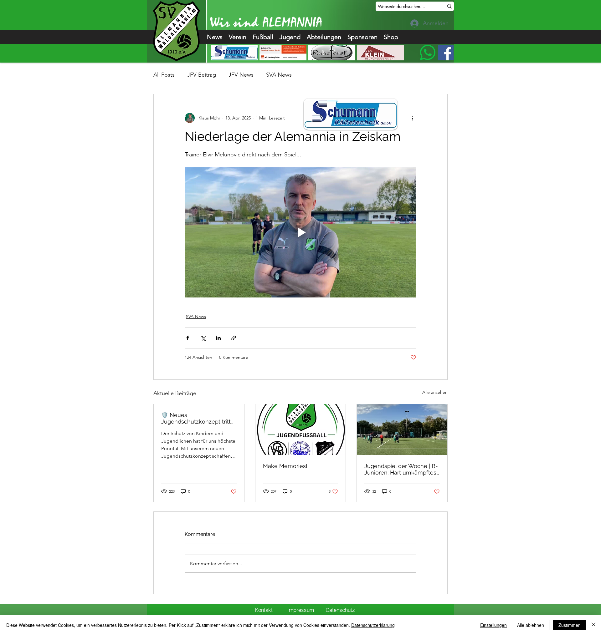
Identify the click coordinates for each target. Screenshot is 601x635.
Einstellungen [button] (493, 625)
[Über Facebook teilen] (188, 338)
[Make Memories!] (300, 429)
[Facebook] (446, 52)
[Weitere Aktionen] (412, 118)
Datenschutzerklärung (373, 625)
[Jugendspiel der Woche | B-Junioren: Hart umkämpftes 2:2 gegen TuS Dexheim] (402, 429)
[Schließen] (593, 625)
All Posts (164, 74)
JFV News (241, 74)
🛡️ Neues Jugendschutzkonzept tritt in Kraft (196, 418)
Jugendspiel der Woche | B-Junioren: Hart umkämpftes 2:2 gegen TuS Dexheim (401, 469)
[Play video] (300, 232)
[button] (237, 37)
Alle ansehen (435, 392)
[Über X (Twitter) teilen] (203, 338)
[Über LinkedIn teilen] (218, 338)
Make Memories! (285, 466)
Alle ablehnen (530, 625)
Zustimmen (569, 625)
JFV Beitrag (201, 74)
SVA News (279, 74)
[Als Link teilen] (234, 338)
